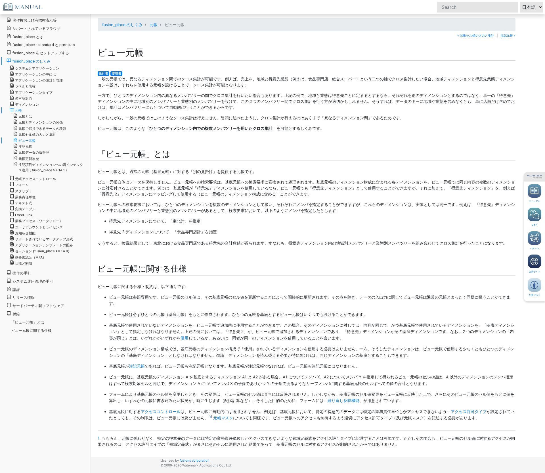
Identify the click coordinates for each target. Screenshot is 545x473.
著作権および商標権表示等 (34, 20)
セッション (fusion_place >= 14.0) (42, 251)
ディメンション (27, 104)
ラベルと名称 (25, 86)
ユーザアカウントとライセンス (39, 227)
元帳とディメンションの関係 (40, 122)
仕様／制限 (23, 263)
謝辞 (16, 289)
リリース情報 (23, 297)
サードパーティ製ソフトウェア (38, 305)
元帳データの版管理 (33, 152)
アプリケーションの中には (35, 74)
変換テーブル (25, 209)
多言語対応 (23, 98)
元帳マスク (223, 417)
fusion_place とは (27, 36)
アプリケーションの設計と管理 (39, 80)
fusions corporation (194, 460)
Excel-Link (23, 215)
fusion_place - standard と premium (43, 44)
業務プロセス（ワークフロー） (39, 221)
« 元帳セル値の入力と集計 (475, 35)
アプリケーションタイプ (34, 92)
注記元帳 (137, 366)
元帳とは (25, 116)
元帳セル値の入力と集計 (37, 134)
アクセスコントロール (161, 411)
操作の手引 (21, 273)
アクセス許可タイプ (469, 411)
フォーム (22, 185)
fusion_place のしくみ (122, 24)
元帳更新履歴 (28, 159)
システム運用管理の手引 (32, 281)
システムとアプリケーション (37, 68)
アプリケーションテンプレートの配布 (44, 245)
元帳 (154, 24)
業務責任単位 (25, 197)
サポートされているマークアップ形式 (44, 239)
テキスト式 (23, 203)
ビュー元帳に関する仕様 (31, 330)
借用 (184, 338)
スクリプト (23, 191)
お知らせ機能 (25, 233)
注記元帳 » (507, 35)
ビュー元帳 (26, 140)
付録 (16, 314)
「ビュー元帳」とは (27, 322)
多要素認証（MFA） (30, 257)
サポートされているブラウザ (36, 28)
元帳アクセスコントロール (35, 179)
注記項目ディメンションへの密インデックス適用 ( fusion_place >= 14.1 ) (50, 167)
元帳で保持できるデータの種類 (42, 128)
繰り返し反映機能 (343, 400)
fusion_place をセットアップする (40, 53)
